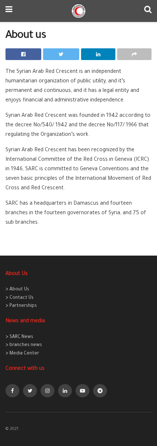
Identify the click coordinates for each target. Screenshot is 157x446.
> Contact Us (19, 298)
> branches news (23, 345)
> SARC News (19, 337)
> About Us (17, 289)
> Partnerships (21, 306)
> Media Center (22, 353)
